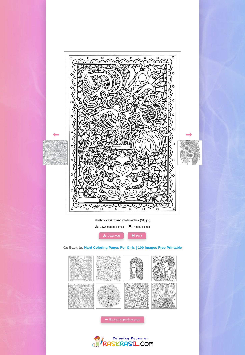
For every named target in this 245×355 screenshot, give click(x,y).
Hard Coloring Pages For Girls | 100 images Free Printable (133, 248)
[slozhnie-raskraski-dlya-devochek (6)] (136, 268)
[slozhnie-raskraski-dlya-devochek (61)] (81, 296)
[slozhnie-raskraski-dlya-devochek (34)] (81, 268)
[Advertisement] (122, 26)
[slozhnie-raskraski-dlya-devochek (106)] (136, 296)
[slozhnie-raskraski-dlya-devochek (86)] (164, 296)
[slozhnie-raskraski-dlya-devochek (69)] (108, 296)
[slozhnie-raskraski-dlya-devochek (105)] (108, 268)
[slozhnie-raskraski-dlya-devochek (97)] (164, 268)
